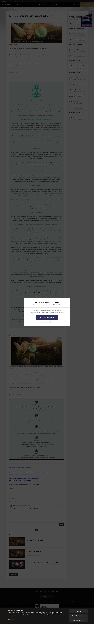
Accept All (78, 611)
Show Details (11, 619)
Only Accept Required (78, 620)
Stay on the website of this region (47, 321)
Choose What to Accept (77, 615)
